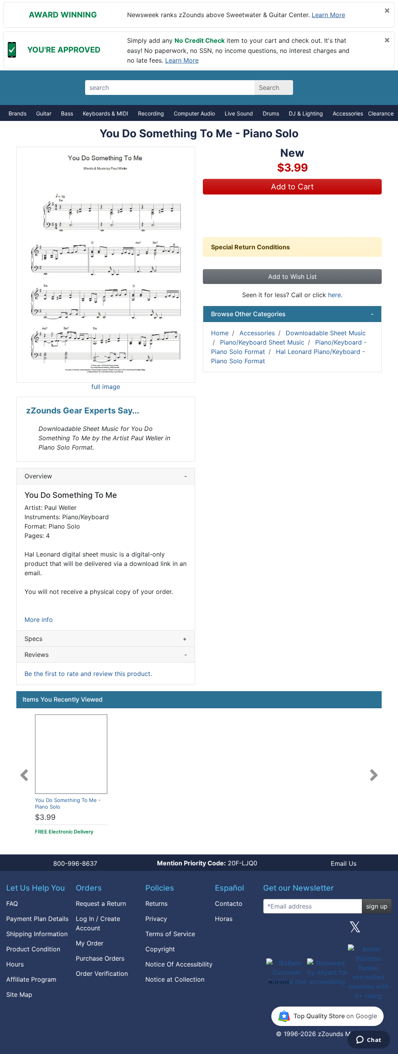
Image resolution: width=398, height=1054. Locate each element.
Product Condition (33, 949)
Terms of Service (170, 934)
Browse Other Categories (292, 314)
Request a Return (101, 903)
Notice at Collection (174, 979)
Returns (156, 903)
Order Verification (102, 973)
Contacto (229, 903)
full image (105, 386)
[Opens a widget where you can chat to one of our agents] (368, 1040)
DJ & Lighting (306, 113)
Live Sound (239, 113)
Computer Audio (194, 113)
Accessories (348, 113)
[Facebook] (299, 930)
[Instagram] (327, 930)
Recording (151, 113)
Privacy (156, 919)
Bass (67, 113)
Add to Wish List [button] (292, 276)
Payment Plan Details (37, 919)
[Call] (377, 87)
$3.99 (45, 817)
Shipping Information (37, 934)
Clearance (381, 113)
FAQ (12, 903)
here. (335, 295)
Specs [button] (105, 639)
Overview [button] (105, 476)
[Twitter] (355, 930)
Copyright (160, 949)
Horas (223, 919)
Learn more (328, 15)
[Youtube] (383, 930)
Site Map (19, 994)
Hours (15, 964)
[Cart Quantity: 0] (322, 87)
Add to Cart (292, 186)
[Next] (374, 770)
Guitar (43, 113)
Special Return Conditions (250, 247)
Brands (17, 113)
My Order (89, 943)
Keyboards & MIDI (105, 113)
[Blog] (272, 930)
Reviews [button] (105, 654)
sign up (377, 906)
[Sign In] (350, 87)
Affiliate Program (31, 979)
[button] (106, 264)
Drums (271, 113)
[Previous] (24, 770)
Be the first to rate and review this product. (88, 674)
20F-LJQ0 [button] (207, 863)
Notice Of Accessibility (179, 964)
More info (38, 619)
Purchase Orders (100, 958)
